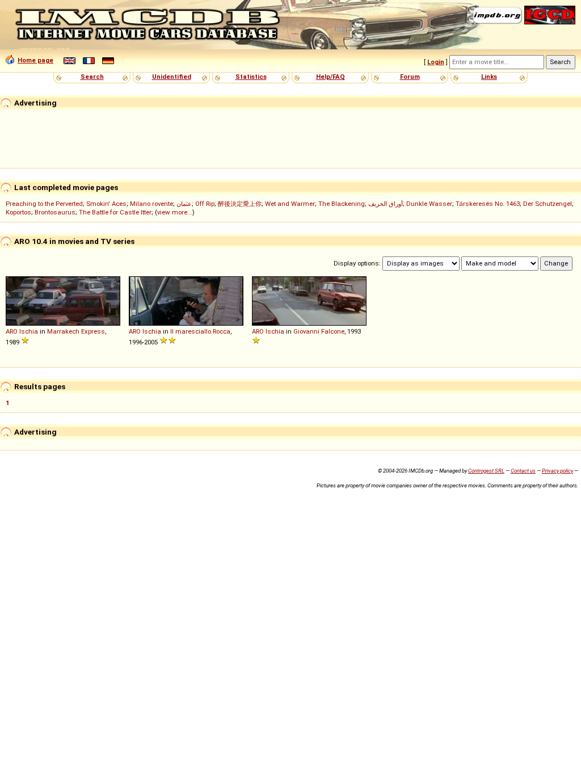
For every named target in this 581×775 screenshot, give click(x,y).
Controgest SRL (486, 470)
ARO (12, 331)
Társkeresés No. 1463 (488, 204)
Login (435, 62)
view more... (174, 212)
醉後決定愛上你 (240, 204)
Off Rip (204, 204)
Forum (410, 77)
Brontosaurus (55, 212)
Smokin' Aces (106, 204)
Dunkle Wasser (429, 204)
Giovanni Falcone (318, 331)
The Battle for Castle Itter (115, 212)
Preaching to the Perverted (44, 204)
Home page (35, 60)
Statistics (251, 77)
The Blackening (341, 204)
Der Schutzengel (547, 204)
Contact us (523, 470)
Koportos (18, 212)
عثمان (184, 204)
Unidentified (171, 77)
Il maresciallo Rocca (200, 331)
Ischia (28, 331)
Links (489, 77)
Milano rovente (151, 204)
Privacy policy (557, 470)
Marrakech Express (76, 331)
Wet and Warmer (290, 204)
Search (92, 77)
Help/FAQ (330, 77)
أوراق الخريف (385, 204)
